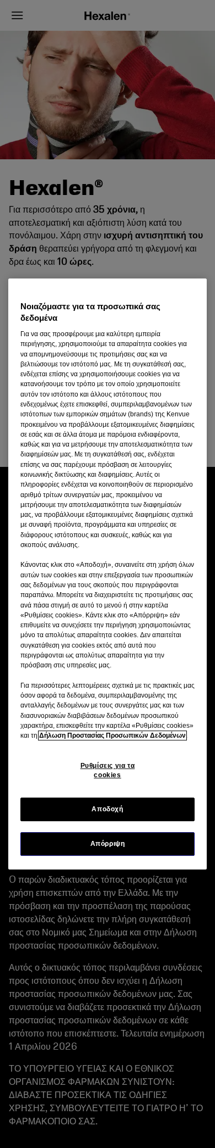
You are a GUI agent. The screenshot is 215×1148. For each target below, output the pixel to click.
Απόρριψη (107, 844)
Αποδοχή (107, 809)
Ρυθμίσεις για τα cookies (107, 770)
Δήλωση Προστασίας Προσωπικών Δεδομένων (112, 735)
